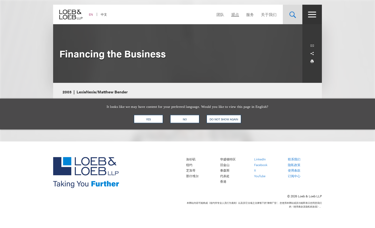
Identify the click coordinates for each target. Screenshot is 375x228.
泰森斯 (224, 170)
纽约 (189, 165)
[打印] (312, 61)
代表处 (224, 176)
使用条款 (294, 170)
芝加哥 (191, 170)
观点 (235, 14)
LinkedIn (260, 159)
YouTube (259, 176)
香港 (223, 181)
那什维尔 (192, 176)
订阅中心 (294, 176)
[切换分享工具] (312, 53)
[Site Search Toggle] (292, 14)
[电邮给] (312, 46)
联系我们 (294, 159)
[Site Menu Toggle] (312, 14)
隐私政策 (294, 165)
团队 (220, 14)
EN (91, 14)
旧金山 (224, 165)
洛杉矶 (191, 159)
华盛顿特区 (228, 159)
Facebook (260, 165)
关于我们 (269, 14)
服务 (250, 14)
